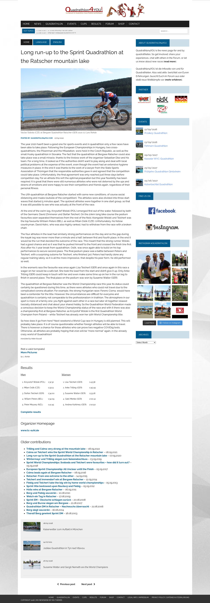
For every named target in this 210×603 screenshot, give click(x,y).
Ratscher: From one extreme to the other (50, 476)
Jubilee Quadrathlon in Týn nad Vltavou (64, 548)
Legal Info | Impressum (138, 597)
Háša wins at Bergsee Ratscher (44, 489)
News (37, 24)
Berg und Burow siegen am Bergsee (47, 503)
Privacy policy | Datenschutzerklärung (170, 597)
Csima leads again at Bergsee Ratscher (49, 472)
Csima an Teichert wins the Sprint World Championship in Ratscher (64, 452)
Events (71, 24)
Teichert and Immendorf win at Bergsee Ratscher (54, 479)
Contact (134, 24)
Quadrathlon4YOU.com (42, 138)
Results (96, 24)
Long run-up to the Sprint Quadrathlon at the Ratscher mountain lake (66, 455)
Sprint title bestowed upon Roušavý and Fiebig (53, 486)
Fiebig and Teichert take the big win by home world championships (65, 482)
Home (26, 24)
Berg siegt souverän (38, 509)
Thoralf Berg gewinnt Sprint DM (44, 513)
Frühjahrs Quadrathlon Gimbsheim (162, 171)
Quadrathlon (54, 24)
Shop (121, 24)
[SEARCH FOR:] (173, 31)
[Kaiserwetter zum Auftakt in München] (31, 529)
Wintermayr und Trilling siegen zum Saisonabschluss (56, 459)
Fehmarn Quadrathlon (156, 146)
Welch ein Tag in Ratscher (41, 496)
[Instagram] (168, 282)
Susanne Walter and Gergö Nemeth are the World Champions (75, 567)
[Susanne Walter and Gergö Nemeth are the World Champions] (31, 567)
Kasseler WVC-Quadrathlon (159, 158)
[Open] (153, 267)
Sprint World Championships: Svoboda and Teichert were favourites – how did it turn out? (78, 462)
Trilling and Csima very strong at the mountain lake (55, 448)
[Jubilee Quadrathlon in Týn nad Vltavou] (31, 548)
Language (41, 42)
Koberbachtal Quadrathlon (158, 184)
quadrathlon (154, 252)
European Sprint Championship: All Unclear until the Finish (60, 469)
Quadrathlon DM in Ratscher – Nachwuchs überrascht (57, 506)
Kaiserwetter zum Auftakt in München (63, 529)
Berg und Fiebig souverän (41, 493)
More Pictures (29, 352)
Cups (84, 24)
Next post (86, 584)
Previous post (67, 584)
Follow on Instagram (171, 323)
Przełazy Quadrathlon (155, 133)
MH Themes (57, 600)
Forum (110, 24)
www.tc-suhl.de (30, 430)
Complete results (31, 412)
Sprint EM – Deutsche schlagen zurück (48, 499)
